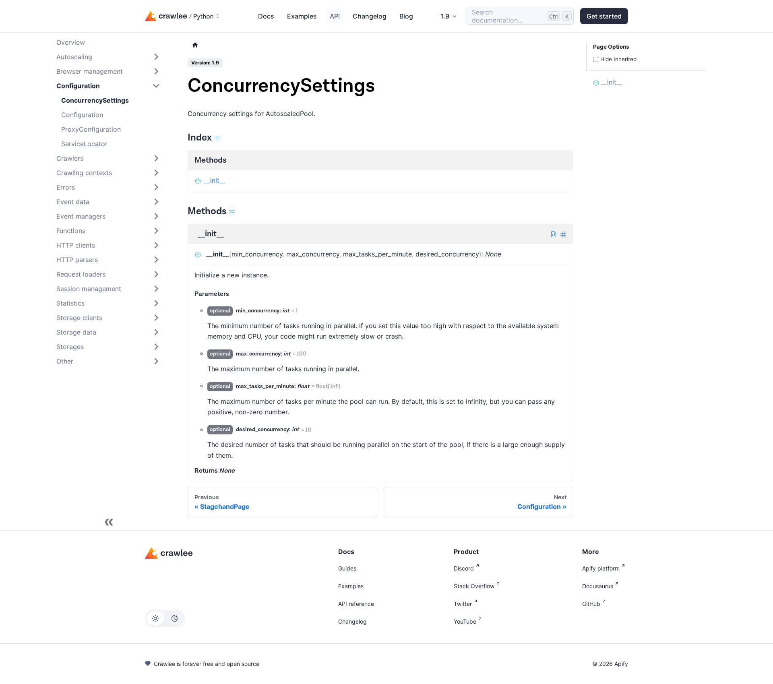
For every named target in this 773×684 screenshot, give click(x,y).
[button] (108, 56)
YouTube (465, 621)
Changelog (369, 16)
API (335, 16)
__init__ (214, 180)
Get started (604, 16)
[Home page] (195, 45)
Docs (266, 16)
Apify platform (601, 568)
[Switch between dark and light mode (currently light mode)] (165, 618)
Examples (302, 16)
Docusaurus (597, 586)
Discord (464, 568)
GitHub (591, 603)
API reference (356, 603)
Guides (347, 568)
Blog (406, 16)
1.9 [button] (444, 16)
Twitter (463, 603)
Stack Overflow (474, 586)
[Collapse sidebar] (108, 522)
